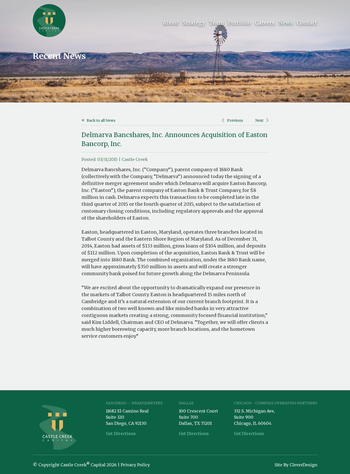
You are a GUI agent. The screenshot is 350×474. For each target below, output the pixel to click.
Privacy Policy (135, 464)
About (171, 22)
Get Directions (121, 433)
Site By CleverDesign (296, 464)
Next (259, 120)
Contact (307, 22)
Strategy (194, 22)
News (286, 22)
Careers (264, 22)
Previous (234, 120)
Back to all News (100, 120)
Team (216, 22)
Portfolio (239, 22)
